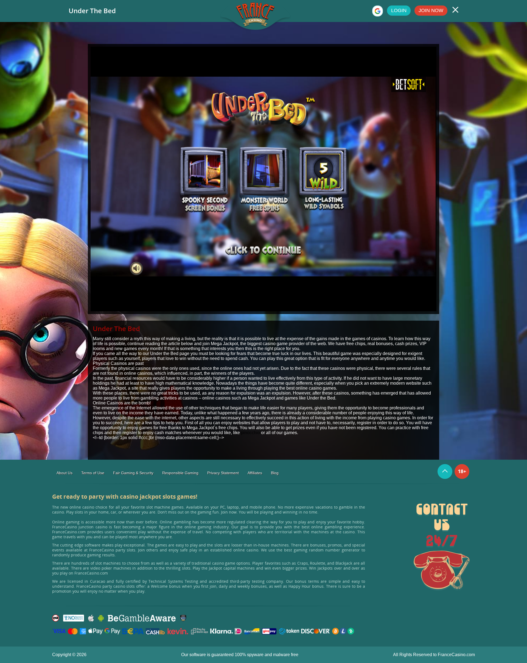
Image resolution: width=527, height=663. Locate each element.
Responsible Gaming (180, 473)
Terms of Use (92, 473)
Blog (275, 473)
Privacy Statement (223, 473)
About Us (64, 473)
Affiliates (255, 473)
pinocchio (250, 432)
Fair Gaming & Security (133, 473)
